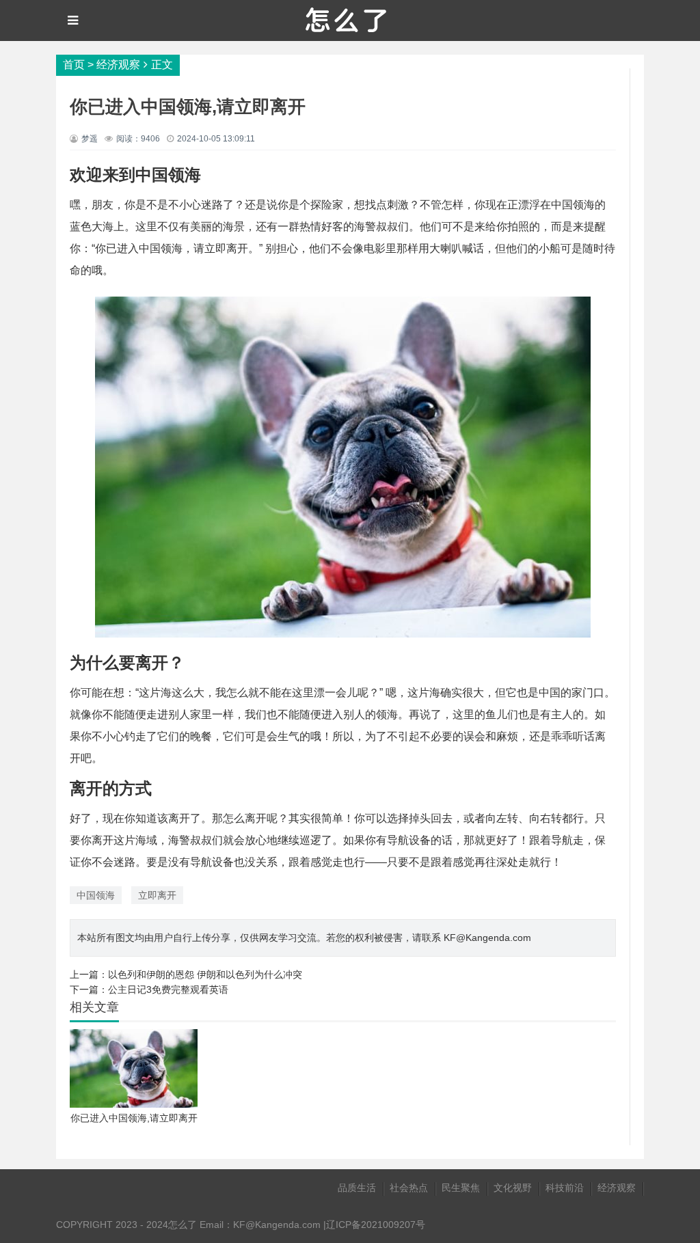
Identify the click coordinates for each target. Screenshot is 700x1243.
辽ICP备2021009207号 (375, 1224)
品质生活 (357, 1187)
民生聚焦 (461, 1187)
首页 (74, 64)
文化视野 (513, 1187)
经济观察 (118, 64)
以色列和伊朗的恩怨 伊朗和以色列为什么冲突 (205, 974)
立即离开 (157, 895)
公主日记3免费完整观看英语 (168, 989)
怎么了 (182, 1224)
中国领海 (96, 895)
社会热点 (409, 1187)
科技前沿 (565, 1187)
